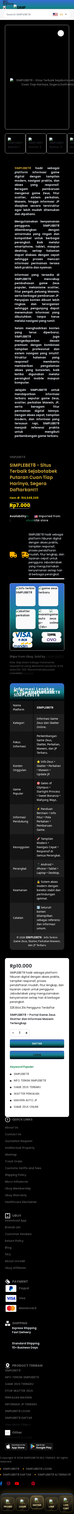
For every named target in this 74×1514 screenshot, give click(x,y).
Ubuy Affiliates (15, 1268)
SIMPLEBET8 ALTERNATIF (54, 1475)
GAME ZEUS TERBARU (19, 1384)
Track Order (13, 1161)
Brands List (13, 1227)
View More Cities (17, 1425)
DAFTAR (37, 1043)
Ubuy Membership (18, 1188)
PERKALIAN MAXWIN (18, 1397)
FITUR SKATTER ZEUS (19, 1391)
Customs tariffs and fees (23, 1168)
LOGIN (37, 1055)
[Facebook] (3, 1484)
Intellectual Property (20, 1148)
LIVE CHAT (66, 1506)
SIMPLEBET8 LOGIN (17, 1411)
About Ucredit (15, 1261)
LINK (51, 1506)
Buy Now (28, 673)
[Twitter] (27, 1484)
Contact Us (13, 1134)
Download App (15, 1220)
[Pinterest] (35, 1484)
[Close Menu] (4, 8)
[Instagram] (10, 1484)
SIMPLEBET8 (17, 457)
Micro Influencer (16, 1182)
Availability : (18, 518)
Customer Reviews (18, 1234)
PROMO (8, 1506)
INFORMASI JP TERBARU (21, 1404)
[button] (61, 33)
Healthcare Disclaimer (21, 1202)
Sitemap (11, 1155)
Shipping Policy (15, 1175)
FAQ (8, 1254)
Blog (8, 1248)
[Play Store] (41, 1448)
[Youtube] (19, 1484)
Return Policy (14, 1241)
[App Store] (17, 1448)
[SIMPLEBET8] (19, 7)
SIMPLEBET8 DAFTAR (18, 1418)
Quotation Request (18, 1141)
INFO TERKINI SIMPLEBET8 (22, 1377)
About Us (11, 1127)
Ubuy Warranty (16, 1195)
